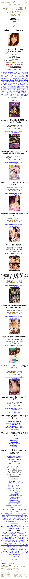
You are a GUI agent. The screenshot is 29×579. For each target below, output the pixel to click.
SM (21, 75)
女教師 (22, 84)
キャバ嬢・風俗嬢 (23, 72)
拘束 (17, 81)
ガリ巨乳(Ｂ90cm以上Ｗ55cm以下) (14, 505)
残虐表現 (26, 95)
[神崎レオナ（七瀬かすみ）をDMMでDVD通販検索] (19, 65)
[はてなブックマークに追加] (18, 19)
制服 (22, 86)
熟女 (15, 73)
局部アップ (12, 91)
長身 (24, 513)
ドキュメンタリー (5, 81)
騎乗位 (14, 75)
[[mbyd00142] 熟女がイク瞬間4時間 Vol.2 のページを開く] (14, 333)
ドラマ (25, 73)
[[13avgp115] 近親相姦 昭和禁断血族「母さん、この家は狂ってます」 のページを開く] (14, 302)
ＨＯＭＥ (14, 559)
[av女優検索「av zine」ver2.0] (14, 1)
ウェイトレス (22, 89)
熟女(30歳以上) (14, 494)
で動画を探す (14, 429)
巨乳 (8, 513)
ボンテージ (21, 83)
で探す (14, 421)
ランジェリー (22, 88)
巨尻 (11, 513)
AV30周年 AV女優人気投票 (14, 488)
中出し (23, 78)
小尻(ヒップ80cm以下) (14, 502)
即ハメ (12, 94)
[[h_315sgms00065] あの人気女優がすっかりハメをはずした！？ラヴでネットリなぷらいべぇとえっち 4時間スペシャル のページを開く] (14, 271)
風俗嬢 (21, 483)
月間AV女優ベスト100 (14, 487)
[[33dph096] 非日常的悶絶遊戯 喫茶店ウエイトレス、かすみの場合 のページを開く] (14, 117)
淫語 (11, 83)
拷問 (5, 84)
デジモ (7, 76)
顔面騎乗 (15, 83)
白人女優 (22, 519)
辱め (2, 78)
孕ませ (13, 519)
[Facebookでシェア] (16, 19)
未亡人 (8, 94)
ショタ (8, 97)
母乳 (22, 95)
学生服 (25, 86)
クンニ (21, 73)
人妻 (17, 73)
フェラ (10, 78)
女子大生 (18, 91)
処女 (18, 515)
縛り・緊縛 (25, 75)
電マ (4, 89)
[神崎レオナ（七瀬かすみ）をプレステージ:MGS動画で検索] (14, 68)
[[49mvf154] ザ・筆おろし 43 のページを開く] (14, 241)
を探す (14, 440)
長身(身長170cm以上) (14, 500)
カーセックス (18, 94)
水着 (12, 97)
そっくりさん (10, 516)
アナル (8, 83)
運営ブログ (4, 565)
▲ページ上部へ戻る (14, 412)
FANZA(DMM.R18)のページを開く (14, 131)
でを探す (14, 423)
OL (24, 83)
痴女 (18, 76)
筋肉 (7, 515)
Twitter (9, 565)
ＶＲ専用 (8, 483)
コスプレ (7, 518)
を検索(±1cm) (14, 456)
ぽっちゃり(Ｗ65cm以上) (14, 503)
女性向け (15, 523)
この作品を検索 (14, 132)
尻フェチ (12, 80)
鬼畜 (18, 88)
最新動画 (3, 72)
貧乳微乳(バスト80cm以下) (15, 495)
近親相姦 (15, 78)
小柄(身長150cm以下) (14, 498)
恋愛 (10, 84)
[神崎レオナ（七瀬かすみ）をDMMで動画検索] (9, 65)
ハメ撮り (16, 72)
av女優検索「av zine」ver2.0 (8, 563)
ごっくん (11, 89)
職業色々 (21, 80)
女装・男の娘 (8, 521)
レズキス (9, 75)
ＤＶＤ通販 (19, 69)
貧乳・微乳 (4, 513)
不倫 (7, 84)
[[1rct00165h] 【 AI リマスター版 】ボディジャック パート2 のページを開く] (14, 179)
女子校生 (26, 80)
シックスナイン (16, 84)
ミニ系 (21, 513)
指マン (3, 76)
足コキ (16, 80)
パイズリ (14, 88)
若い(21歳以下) (14, 492)
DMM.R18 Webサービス (13, 569)
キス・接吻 (6, 80)
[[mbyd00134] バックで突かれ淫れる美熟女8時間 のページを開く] (14, 394)
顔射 (23, 94)
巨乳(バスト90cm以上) (14, 497)
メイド (3, 92)
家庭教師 (16, 89)
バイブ (15, 92)
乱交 (10, 88)
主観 (12, 72)
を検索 (14, 457)
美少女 (22, 91)
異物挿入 (20, 92)
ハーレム (22, 518)
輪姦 (12, 92)
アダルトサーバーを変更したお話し (16, 532)
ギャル (25, 81)
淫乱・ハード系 (6, 86)
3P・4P (19, 78)
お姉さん (6, 78)
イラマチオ (19, 97)
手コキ (18, 75)
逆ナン (26, 91)
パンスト (11, 76)
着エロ (19, 95)
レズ (12, 73)
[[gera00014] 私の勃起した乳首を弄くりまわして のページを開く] (14, 210)
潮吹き (24, 92)
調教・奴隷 (25, 76)
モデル (3, 518)
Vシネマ (7, 91)
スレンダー (16, 513)
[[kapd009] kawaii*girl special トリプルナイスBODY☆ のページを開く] (14, 363)
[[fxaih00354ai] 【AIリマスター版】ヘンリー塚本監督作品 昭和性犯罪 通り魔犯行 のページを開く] (14, 148)
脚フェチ (12, 81)
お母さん (26, 516)
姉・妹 (7, 89)
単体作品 (8, 72)
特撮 (14, 97)
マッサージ (8, 92)
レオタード (6, 88)
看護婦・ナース (12, 95)
